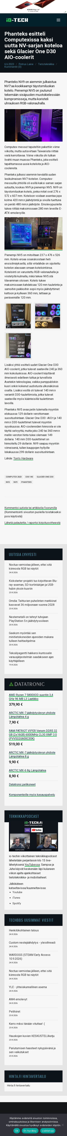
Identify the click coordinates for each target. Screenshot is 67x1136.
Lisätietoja (48, 1130)
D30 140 (29, 477)
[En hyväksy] (62, 1125)
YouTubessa (32, 864)
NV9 (15, 482)
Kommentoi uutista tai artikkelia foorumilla (30, 508)
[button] (58, 20)
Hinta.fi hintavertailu (18, 1085)
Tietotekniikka (46, 64)
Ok (16, 1130)
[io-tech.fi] (17, 20)
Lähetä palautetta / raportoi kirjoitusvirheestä (32, 522)
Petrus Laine (26, 64)
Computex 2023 (14, 477)
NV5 (8, 482)
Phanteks (26, 482)
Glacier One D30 (45, 477)
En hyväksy (30, 1130)
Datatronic (28, 684)
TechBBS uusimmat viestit (31, 920)
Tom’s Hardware (23, 458)
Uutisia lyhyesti (22, 554)
